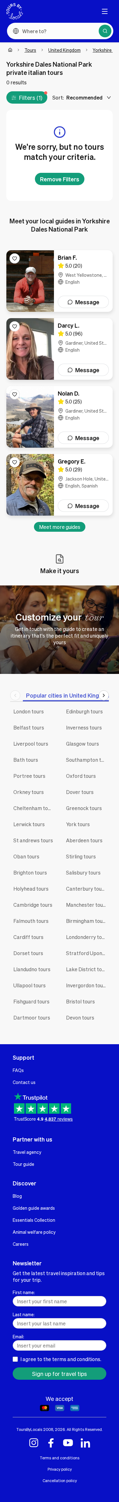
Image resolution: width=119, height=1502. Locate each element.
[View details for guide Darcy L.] (59, 349)
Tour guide (23, 1164)
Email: (18, 1336)
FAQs (18, 1070)
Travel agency (27, 1152)
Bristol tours (80, 1001)
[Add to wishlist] (15, 258)
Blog (17, 1196)
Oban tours (26, 856)
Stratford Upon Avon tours (87, 953)
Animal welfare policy (34, 1232)
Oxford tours (81, 775)
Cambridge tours (32, 904)
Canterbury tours (86, 888)
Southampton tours (87, 759)
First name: (24, 1292)
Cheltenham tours (34, 808)
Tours (30, 50)
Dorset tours (28, 953)
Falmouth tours (31, 921)
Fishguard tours (31, 1001)
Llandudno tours (31, 969)
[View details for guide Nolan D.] (59, 417)
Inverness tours (84, 727)
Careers (21, 1244)
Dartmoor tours (31, 1017)
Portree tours (29, 775)
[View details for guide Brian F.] (59, 281)
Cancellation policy (60, 1480)
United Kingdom (64, 50)
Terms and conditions (59, 1457)
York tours (78, 824)
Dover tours (80, 792)
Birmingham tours (86, 921)
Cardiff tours (28, 937)
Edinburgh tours (84, 711)
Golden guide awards (34, 1208)
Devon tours (80, 1017)
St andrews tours (33, 840)
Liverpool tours (30, 743)
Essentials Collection (34, 1220)
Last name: (24, 1314)
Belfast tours (28, 727)
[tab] (68, 695)
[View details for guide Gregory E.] (59, 485)
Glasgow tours (82, 743)
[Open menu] (105, 11)
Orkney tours (28, 792)
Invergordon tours (87, 985)
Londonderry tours (87, 937)
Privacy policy (60, 1469)
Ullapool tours (29, 985)
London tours (28, 711)
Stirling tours (81, 856)
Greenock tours (84, 808)
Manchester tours (87, 904)
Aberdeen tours (84, 840)
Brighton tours (30, 872)
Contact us (24, 1082)
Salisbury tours (83, 872)
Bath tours (25, 759)
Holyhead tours (31, 888)
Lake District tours (87, 969)
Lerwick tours (29, 824)
